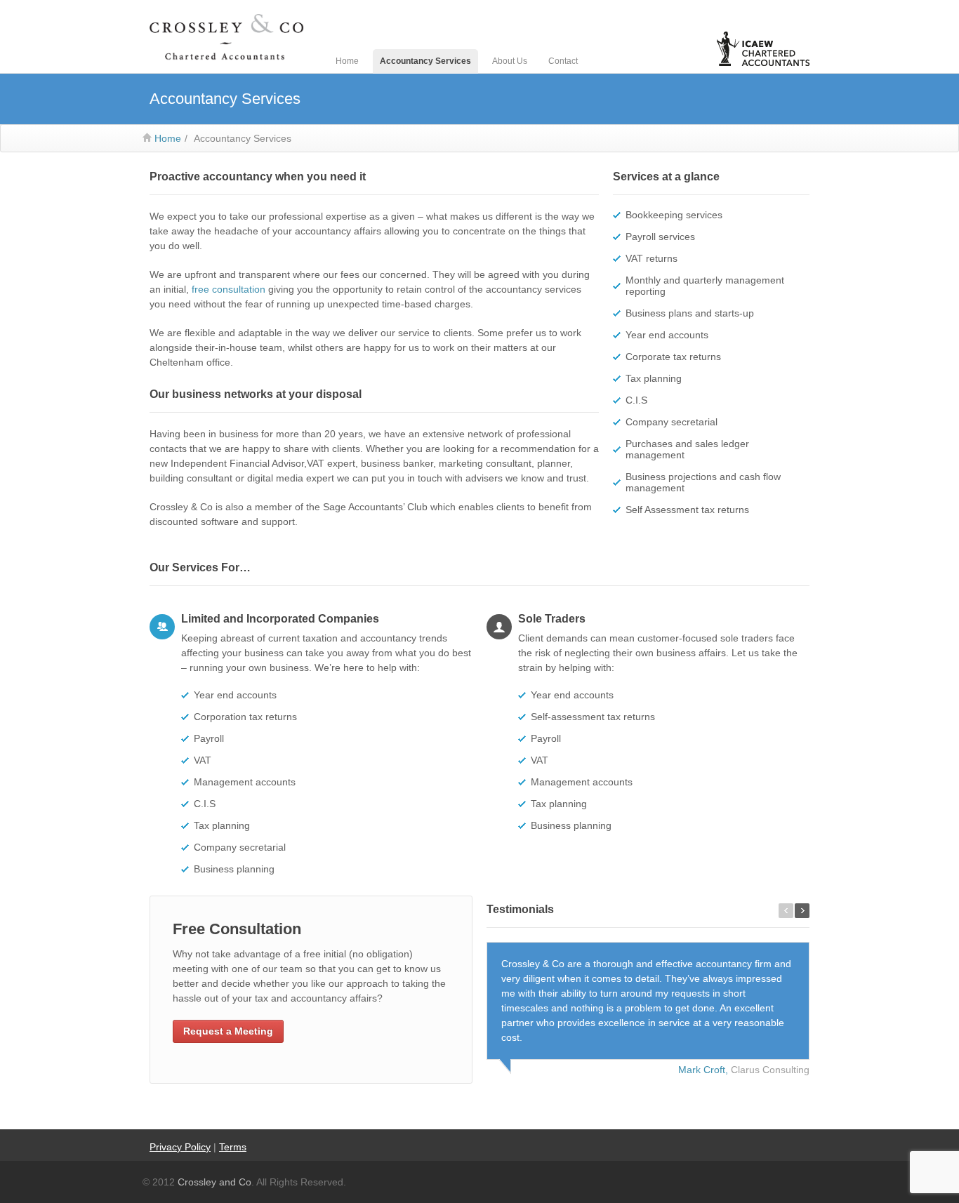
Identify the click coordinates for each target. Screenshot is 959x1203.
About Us (509, 61)
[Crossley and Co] (227, 37)
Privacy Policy (180, 1146)
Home (347, 61)
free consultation (228, 289)
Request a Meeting (228, 1031)
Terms (232, 1146)
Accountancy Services (425, 61)
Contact (563, 61)
